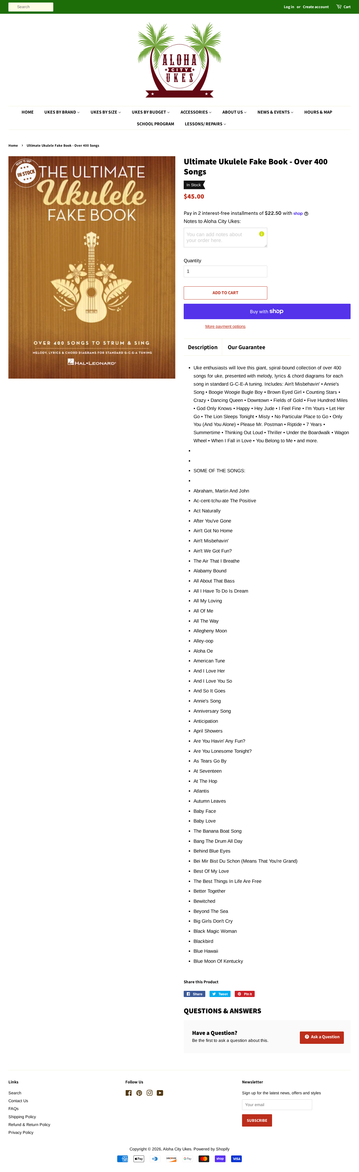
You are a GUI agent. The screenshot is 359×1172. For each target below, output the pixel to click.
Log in (289, 6)
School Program (155, 124)
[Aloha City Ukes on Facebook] (128, 1094)
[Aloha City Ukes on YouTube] (160, 1094)
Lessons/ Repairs (204, 124)
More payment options (225, 326)
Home (28, 112)
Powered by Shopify (211, 1149)
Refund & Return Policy (29, 1124)
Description (203, 347)
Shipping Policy (22, 1117)
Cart (347, 6)
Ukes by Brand (60, 112)
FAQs (13, 1108)
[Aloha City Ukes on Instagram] (149, 1094)
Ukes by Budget (149, 112)
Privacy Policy (20, 1132)
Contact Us (18, 1101)
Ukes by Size (104, 112)
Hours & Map (318, 112)
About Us (233, 112)
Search (14, 1093)
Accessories (195, 112)
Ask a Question (325, 1037)
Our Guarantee (246, 347)
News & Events (274, 112)
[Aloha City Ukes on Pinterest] (139, 1094)
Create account (316, 6)
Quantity (192, 260)
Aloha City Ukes (177, 1149)
